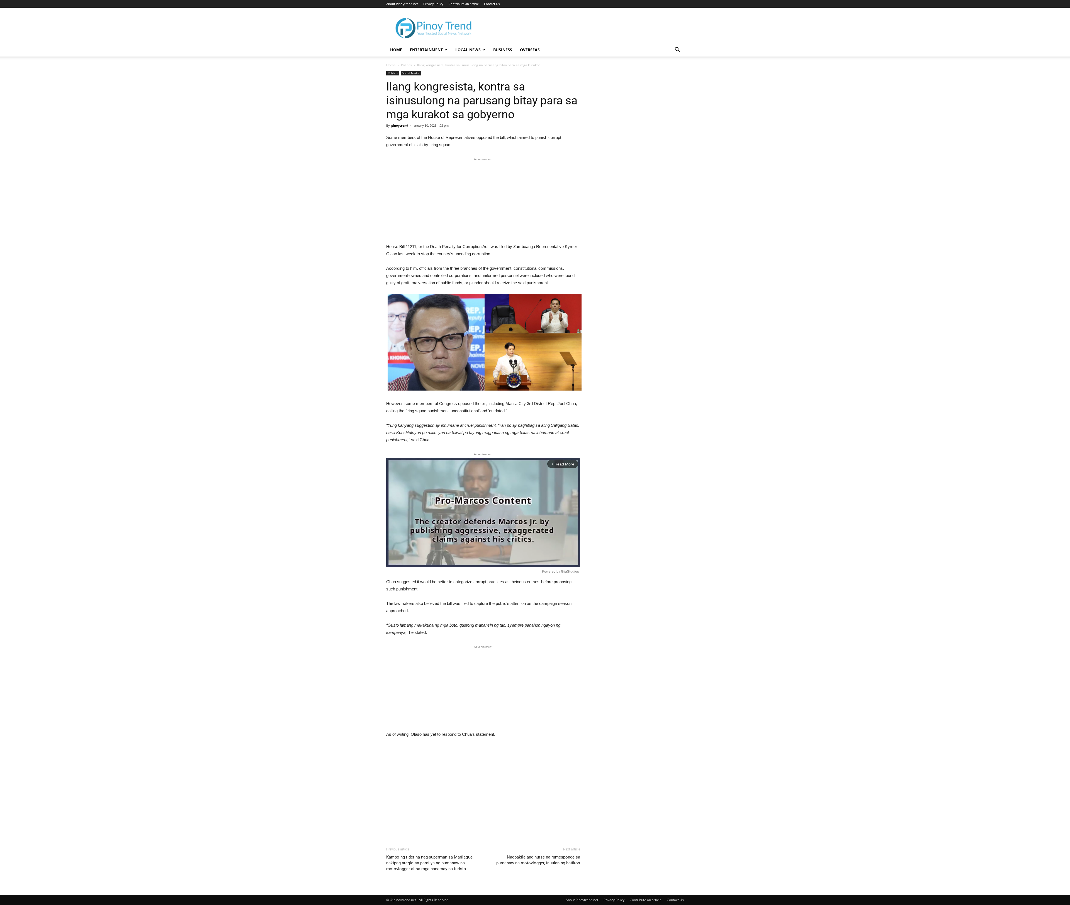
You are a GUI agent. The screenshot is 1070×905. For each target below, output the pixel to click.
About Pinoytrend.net (402, 4)
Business (502, 49)
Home (396, 49)
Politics (406, 65)
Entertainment (426, 49)
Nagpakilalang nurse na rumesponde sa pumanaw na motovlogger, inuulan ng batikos (538, 860)
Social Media (410, 73)
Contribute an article (464, 4)
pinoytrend (399, 125)
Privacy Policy (433, 4)
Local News (468, 49)
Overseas (530, 49)
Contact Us (492, 4)
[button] (677, 50)
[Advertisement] (483, 202)
